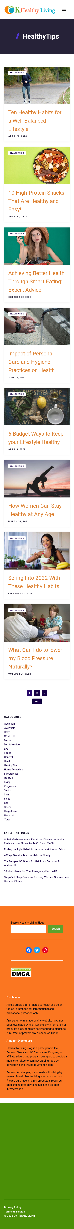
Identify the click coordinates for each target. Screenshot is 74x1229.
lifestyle (8, 777)
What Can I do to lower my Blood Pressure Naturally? (35, 658)
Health (7, 761)
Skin (6, 794)
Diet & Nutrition (12, 744)
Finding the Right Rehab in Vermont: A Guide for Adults (35, 849)
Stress (8, 807)
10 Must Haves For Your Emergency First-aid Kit (31, 871)
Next (37, 701)
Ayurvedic (9, 727)
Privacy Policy (12, 1207)
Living (7, 782)
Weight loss (10, 811)
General (8, 757)
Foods (7, 752)
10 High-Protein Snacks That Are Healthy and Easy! (36, 201)
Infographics (11, 773)
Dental (7, 740)
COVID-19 (9, 736)
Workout (9, 815)
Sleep (7, 798)
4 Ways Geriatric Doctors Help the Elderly (27, 855)
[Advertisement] (37, 1151)
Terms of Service (14, 1211)
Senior (7, 790)
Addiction (9, 723)
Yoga (7, 819)
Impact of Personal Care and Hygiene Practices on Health (31, 361)
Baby (7, 732)
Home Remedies (13, 769)
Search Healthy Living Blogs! (28, 922)
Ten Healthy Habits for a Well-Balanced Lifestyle (35, 120)
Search (55, 928)
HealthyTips (17, 73)
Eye (6, 748)
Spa (6, 802)
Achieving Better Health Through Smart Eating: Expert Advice (36, 281)
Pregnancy (10, 786)
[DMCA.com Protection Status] (21, 976)
